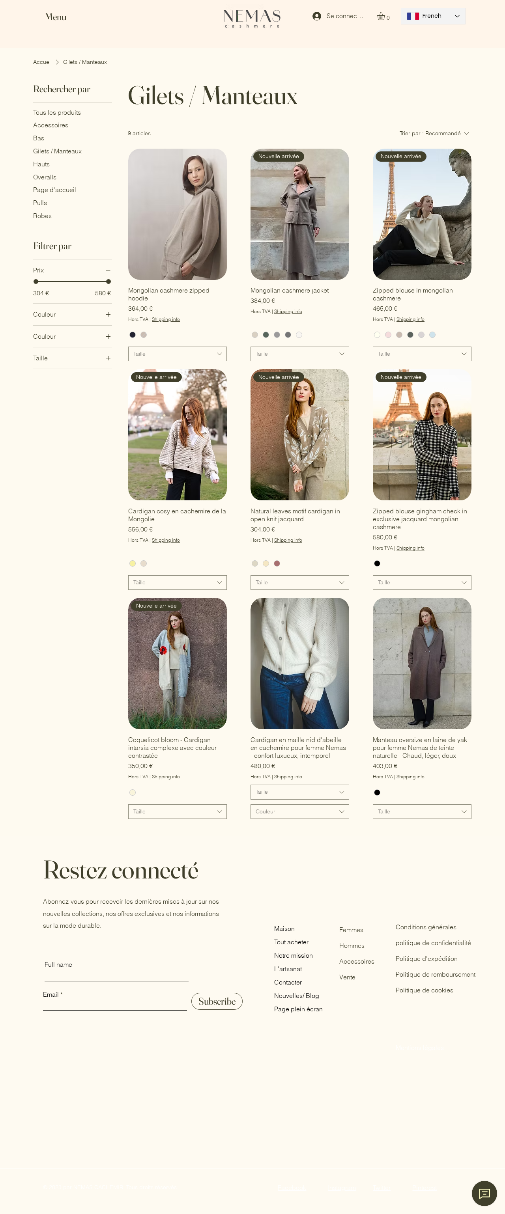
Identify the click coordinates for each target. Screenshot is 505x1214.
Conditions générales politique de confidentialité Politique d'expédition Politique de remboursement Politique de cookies (435, 958)
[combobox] (177, 354)
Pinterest (424, 1188)
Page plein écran (298, 1009)
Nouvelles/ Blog (296, 996)
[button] (63, 16)
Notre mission (293, 955)
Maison (284, 928)
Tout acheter (291, 942)
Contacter (288, 982)
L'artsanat (288, 969)
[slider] (36, 281)
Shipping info (166, 319)
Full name (58, 964)
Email (51, 994)
